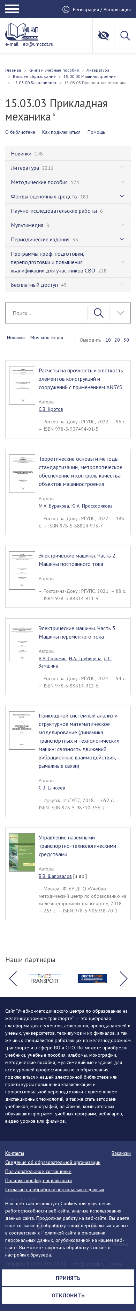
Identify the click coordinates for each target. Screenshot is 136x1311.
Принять (68, 1277)
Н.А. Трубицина (85, 658)
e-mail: (12, 44)
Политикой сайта (58, 1233)
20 (117, 340)
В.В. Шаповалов (55, 876)
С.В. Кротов (51, 409)
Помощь (96, 132)
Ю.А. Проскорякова (92, 506)
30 (126, 340)
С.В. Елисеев (52, 788)
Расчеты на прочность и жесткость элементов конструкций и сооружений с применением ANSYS (81, 379)
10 (108, 340)
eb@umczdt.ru (38, 44)
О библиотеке (20, 132)
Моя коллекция (46, 337)
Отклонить (68, 1295)
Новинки (16, 337)
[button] (12, 978)
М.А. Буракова (54, 506)
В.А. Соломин (53, 658)
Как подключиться (61, 132)
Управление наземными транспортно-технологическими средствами (77, 846)
